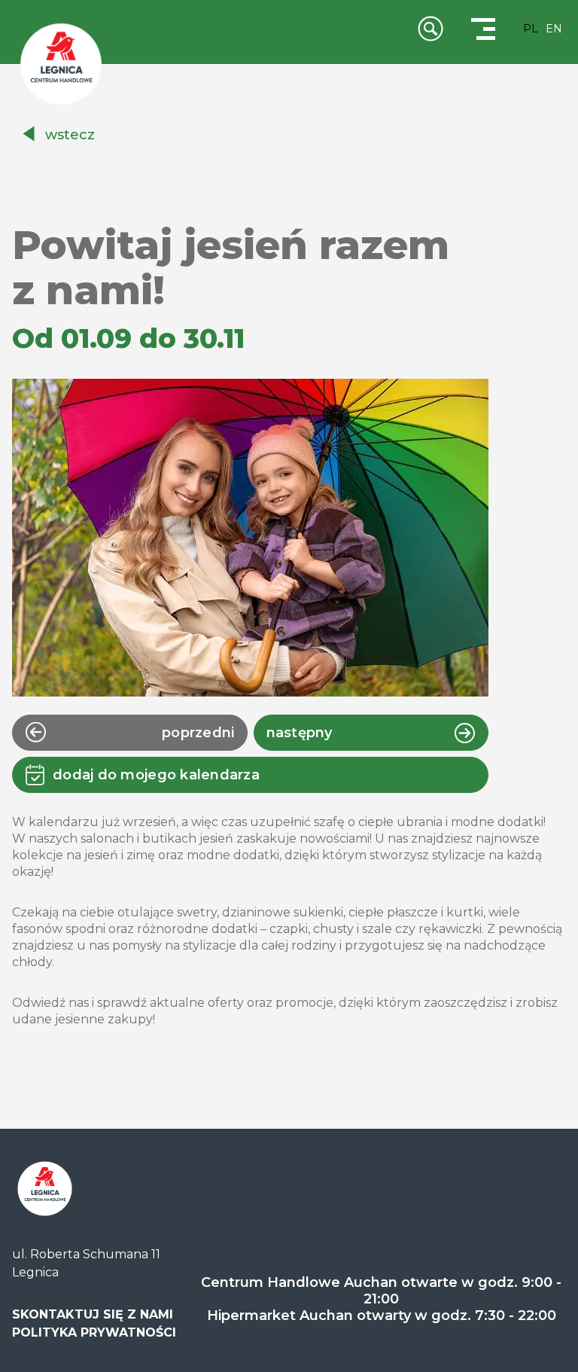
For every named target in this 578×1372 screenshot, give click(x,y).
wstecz (70, 135)
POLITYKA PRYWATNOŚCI (94, 1332)
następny (299, 732)
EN (554, 28)
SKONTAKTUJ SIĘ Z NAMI (92, 1314)
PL (530, 28)
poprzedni (198, 732)
